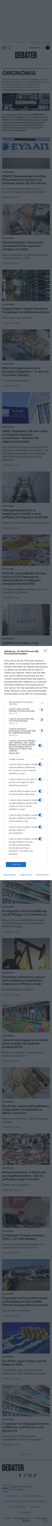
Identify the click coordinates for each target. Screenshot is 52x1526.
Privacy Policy (42, 875)
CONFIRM (16, 864)
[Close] (46, 651)
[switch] (41, 709)
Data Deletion (9, 875)
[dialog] (26, 763)
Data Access (26, 875)
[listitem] (26, 703)
